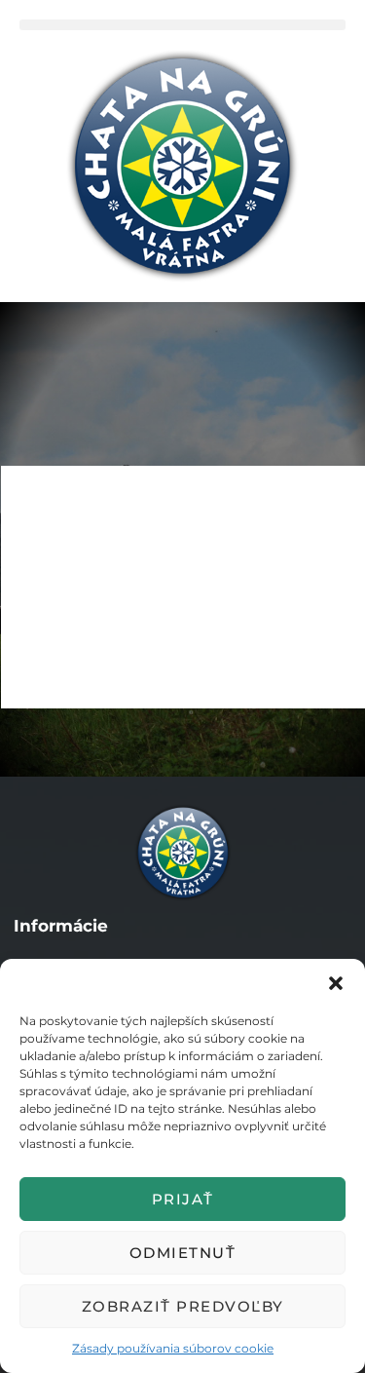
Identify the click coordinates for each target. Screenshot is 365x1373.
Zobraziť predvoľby (183, 1306)
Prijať (183, 1199)
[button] (336, 983)
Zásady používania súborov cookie (173, 1348)
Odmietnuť (183, 1252)
